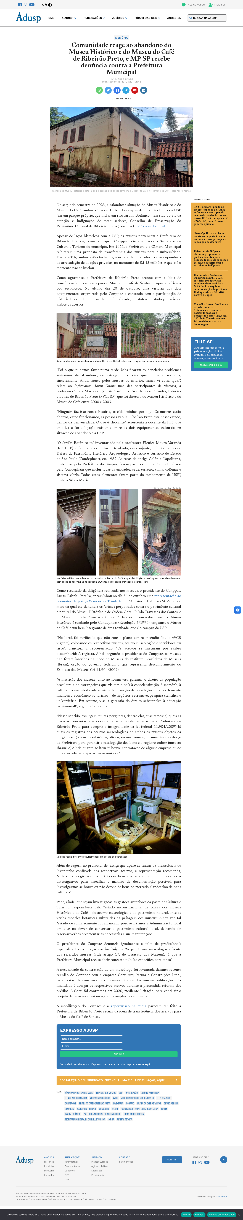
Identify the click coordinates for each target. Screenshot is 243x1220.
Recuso (199, 1214)
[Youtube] (32, 4)
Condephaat (70, 1103)
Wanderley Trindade (86, 1108)
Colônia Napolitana (150, 1092)
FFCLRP (115, 1108)
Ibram (164, 1108)
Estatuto (49, 1166)
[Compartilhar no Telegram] (126, 90)
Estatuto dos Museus (106, 1092)
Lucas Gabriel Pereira (134, 1114)
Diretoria (49, 1170)
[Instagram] (25, 4)
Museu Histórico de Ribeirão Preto (137, 1098)
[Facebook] (20, 4)
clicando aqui (141, 1064)
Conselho (49, 1175)
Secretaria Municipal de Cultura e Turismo (85, 1119)
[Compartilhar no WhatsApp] (99, 90)
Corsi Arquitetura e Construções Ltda (140, 1108)
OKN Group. (221, 1196)
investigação (132, 1092)
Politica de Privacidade (222, 1214)
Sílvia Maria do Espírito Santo (79, 1092)
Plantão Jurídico (99, 1162)
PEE (67, 1175)
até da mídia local (151, 226)
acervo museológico (100, 1098)
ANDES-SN (174, 18)
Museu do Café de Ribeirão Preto (94, 1103)
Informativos (71, 1162)
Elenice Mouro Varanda (76, 1098)
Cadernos (70, 1170)
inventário (118, 1103)
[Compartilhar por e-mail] (134, 90)
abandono (104, 1108)
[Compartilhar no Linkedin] (143, 90)
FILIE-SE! (219, 4)
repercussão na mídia (128, 1006)
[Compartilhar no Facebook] (117, 90)
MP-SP (111, 1119)
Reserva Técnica (124, 1119)
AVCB (115, 1098)
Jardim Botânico (72, 1114)
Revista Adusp (72, 1166)
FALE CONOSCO (196, 4)
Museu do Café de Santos (149, 1103)
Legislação (96, 1170)
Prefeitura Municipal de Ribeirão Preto (102, 1114)
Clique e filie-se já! (211, 365)
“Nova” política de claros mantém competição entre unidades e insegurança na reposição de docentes (210, 237)
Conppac (130, 1103)
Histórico (49, 1162)
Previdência (97, 1175)
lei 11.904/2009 (164, 1098)
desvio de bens (171, 1103)
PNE (67, 1179)
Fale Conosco (126, 1162)
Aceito (186, 1214)
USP (120, 1092)
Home (50, 18)
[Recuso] (238, 1214)
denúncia (69, 1108)
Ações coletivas (99, 1166)
